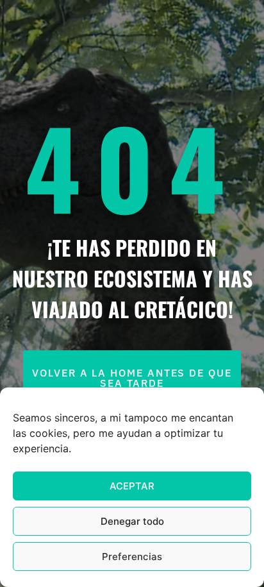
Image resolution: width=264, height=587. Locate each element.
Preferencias (132, 556)
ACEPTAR (132, 486)
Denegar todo (132, 521)
